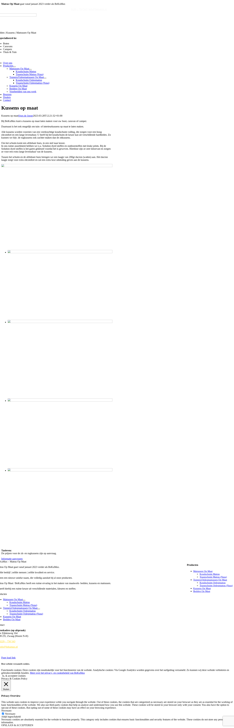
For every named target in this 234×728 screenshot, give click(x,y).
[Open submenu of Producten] (14, 66)
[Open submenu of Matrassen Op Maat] (30, 69)
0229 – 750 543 (79, 9)
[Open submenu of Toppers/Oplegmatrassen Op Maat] (45, 78)
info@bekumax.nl (98, 9)
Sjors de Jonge (25, 115)
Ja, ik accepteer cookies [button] (14, 675)
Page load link (8, 657)
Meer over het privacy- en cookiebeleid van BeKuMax (57, 673)
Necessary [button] (6, 710)
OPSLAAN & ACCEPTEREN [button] (17, 725)
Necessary (10, 713)
